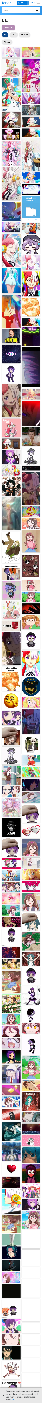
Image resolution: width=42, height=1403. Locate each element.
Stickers (24, 35)
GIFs (14, 35)
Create (23, 3)
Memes (7, 42)
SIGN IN (32, 3)
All (5, 35)
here (12, 1400)
